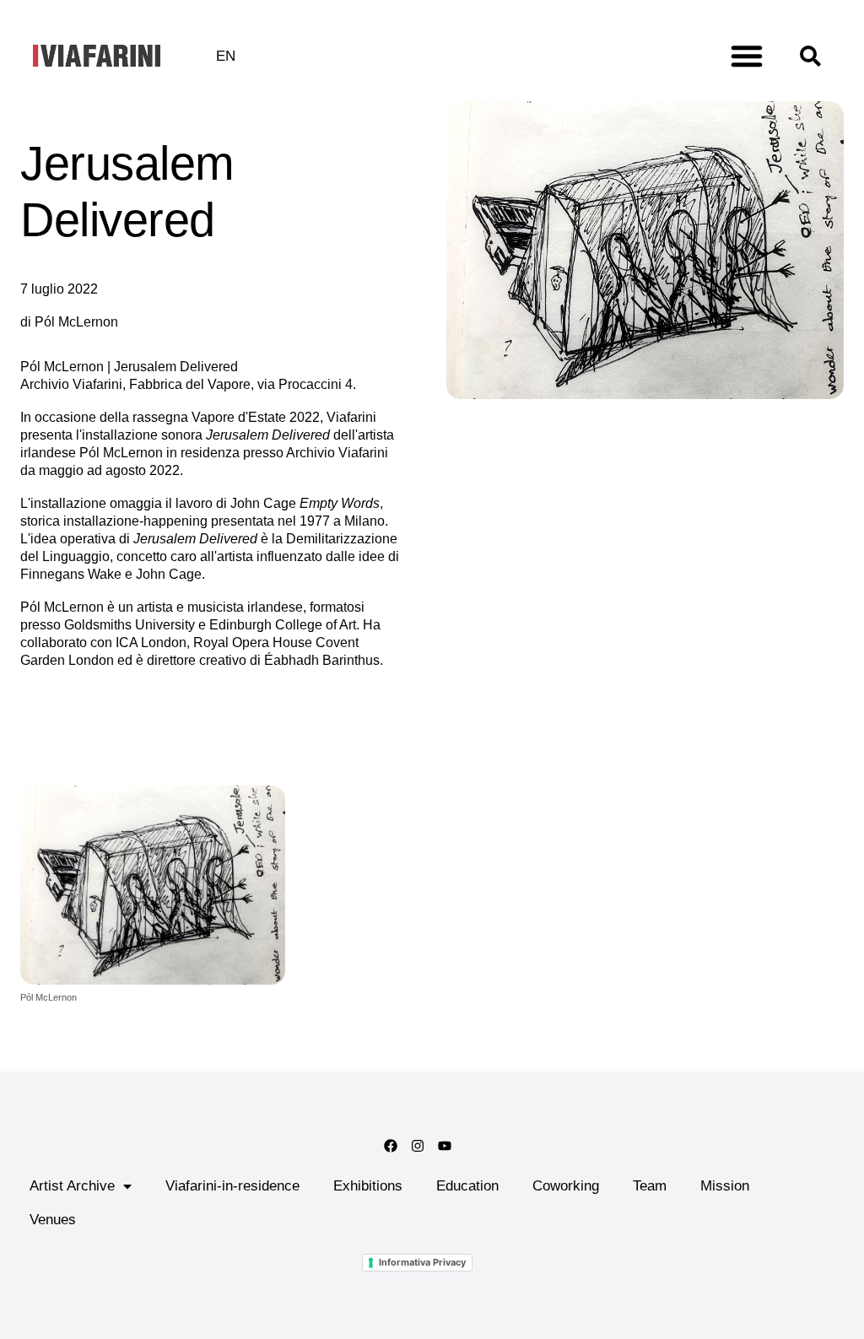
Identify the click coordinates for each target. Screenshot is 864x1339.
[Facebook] (390, 1146)
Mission (724, 1186)
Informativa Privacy (422, 1262)
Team (650, 1186)
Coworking (565, 1186)
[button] (746, 55)
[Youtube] (444, 1146)
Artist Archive (72, 1186)
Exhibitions (367, 1186)
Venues (53, 1220)
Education (467, 1186)
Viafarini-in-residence (232, 1186)
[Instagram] (417, 1146)
